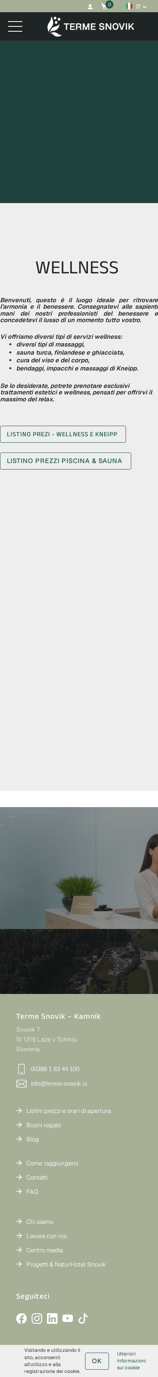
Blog (32, 1139)
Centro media (44, 1250)
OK (97, 1361)
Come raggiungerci (52, 1163)
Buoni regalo (43, 1125)
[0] (104, 6)
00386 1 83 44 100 (55, 1068)
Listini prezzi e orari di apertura (68, 1111)
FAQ (32, 1191)
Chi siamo (39, 1221)
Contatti (36, 1177)
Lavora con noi (46, 1236)
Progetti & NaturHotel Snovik (66, 1264)
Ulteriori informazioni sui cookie (131, 1361)
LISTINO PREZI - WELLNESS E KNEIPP (63, 434)
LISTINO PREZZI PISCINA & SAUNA (65, 461)
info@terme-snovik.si (59, 1083)
